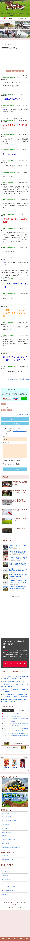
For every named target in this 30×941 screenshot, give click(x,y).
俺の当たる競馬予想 (7, 859)
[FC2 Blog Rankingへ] (24, 398)
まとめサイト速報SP (7, 890)
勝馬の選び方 (5, 843)
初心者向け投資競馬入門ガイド (10, 820)
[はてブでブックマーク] (15, 71)
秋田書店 (4, 769)
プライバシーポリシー (19, 431)
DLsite (25, 757)
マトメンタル (5, 883)
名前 (4, 436)
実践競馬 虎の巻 (6, 836)
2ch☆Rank (5, 875)
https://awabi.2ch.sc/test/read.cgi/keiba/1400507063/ (18, 379)
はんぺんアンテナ (7, 871)
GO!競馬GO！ (5, 855)
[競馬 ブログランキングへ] (7, 398)
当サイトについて (8, 902)
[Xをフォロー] (5, 410)
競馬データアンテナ (7, 824)
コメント (6, 442)
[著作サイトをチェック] (2, 410)
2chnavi (4, 894)
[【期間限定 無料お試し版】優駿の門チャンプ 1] (22, 763)
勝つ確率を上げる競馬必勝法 (9, 813)
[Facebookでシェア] (11, 71)
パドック (21, 403)
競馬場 (4, 403)
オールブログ (5, 868)
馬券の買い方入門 (7, 817)
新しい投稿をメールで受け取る (12, 464)
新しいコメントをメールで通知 (12, 460)
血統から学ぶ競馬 (7, 832)
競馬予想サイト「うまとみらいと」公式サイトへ (15, 664)
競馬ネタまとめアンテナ (8, 879)
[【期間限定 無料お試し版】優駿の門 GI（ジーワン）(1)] (14, 763)
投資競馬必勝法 (6, 828)
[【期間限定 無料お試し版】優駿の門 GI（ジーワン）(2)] (6, 763)
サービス (15, 403)
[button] (22, 71)
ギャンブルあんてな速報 (8, 887)
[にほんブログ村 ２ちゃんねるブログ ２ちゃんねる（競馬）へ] (16, 398)
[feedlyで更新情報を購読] (8, 410)
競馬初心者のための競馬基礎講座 (11, 847)
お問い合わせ (15, 904)
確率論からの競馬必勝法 (8, 839)
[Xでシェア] (8, 71)
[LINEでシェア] (18, 71)
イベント (9, 403)
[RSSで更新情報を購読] (10, 410)
